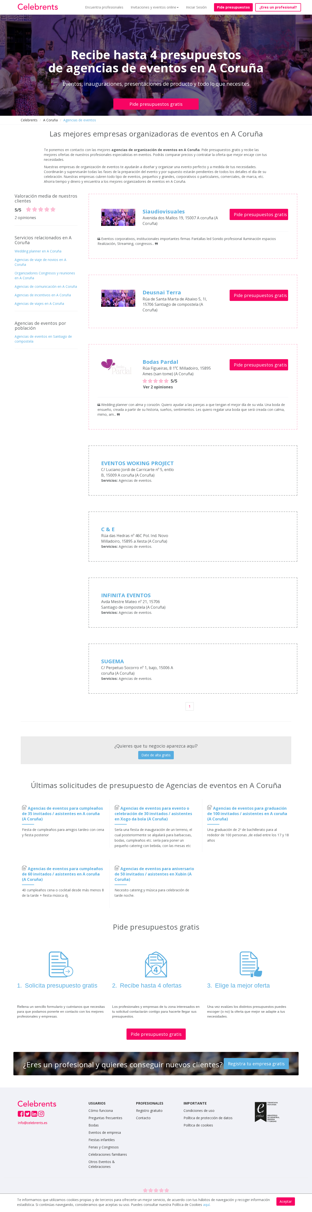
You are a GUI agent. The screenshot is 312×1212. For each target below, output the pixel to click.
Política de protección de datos (208, 1118)
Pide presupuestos (233, 7)
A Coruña (50, 120)
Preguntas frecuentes (105, 1118)
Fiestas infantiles (101, 1139)
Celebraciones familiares (107, 1154)
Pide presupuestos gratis (156, 104)
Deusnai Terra (162, 292)
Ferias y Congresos (103, 1147)
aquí (206, 1204)
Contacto (143, 1118)
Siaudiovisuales (164, 211)
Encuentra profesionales (104, 7)
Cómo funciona (100, 1110)
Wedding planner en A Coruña (38, 251)
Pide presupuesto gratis (156, 1034)
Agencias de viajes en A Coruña (39, 303)
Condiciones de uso (199, 1110)
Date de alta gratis (156, 755)
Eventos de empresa (104, 1132)
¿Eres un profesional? (278, 7)
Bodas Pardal (160, 361)
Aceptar (286, 1201)
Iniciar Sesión (196, 7)
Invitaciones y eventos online (153, 7)
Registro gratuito (149, 1110)
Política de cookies (198, 1125)
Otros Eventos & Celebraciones (101, 1164)
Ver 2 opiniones (158, 387)
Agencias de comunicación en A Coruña (46, 286)
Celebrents (29, 120)
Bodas (93, 1125)
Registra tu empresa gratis (256, 1064)
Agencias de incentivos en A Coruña (43, 295)
